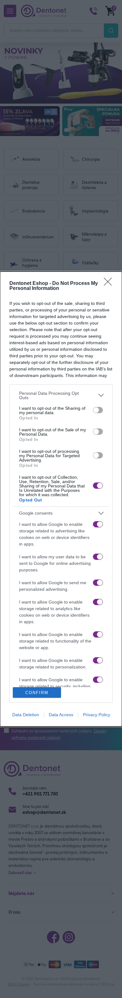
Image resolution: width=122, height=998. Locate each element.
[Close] (110, 284)
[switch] (98, 410)
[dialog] (61, 499)
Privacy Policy (96, 714)
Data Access (61, 714)
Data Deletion (25, 714)
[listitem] (61, 395)
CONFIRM (36, 692)
